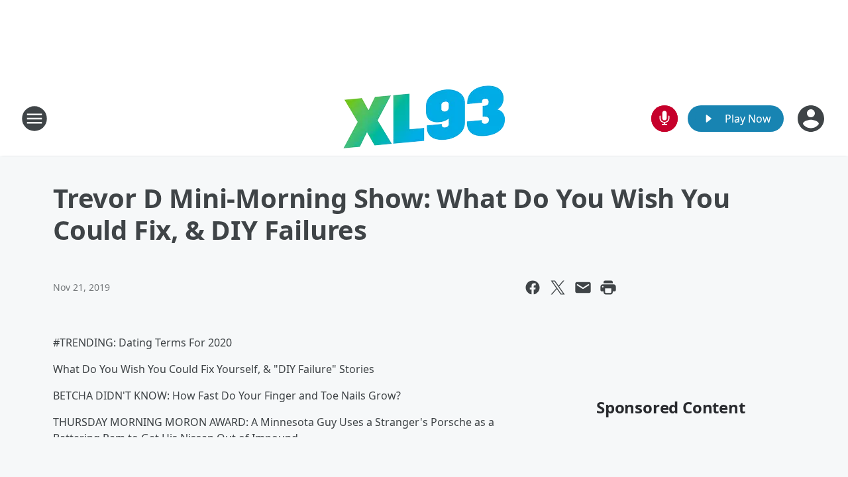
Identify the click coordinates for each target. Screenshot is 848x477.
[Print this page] (608, 287)
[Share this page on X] (558, 287)
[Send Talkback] (664, 118)
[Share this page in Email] (583, 287)
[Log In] (812, 118)
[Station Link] (424, 118)
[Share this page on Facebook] (532, 287)
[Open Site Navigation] (34, 118)
